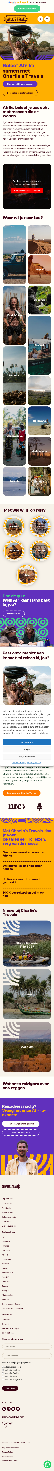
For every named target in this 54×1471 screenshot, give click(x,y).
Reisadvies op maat (27, 8)
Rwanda (14, 481)
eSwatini (39, 390)
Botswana (39, 420)
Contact (5, 1324)
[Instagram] (9, 1409)
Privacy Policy (34, 762)
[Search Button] (40, 19)
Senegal (39, 481)
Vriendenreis (7, 1212)
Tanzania (14, 375)
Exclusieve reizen (9, 1226)
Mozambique (14, 435)
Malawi (39, 345)
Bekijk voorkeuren (27, 756)
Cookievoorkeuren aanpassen (27, 190)
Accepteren (27, 742)
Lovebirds (6, 1221)
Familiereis (6, 1208)
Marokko (6, 1299)
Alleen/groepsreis (12, 1367)
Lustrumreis (7, 1203)
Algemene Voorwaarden (11, 1448)
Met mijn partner (12, 1370)
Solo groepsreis (9, 1217)
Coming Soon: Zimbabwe (12, 1308)
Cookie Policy (19, 762)
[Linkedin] (13, 1409)
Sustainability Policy (10, 1460)
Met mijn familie (11, 1373)
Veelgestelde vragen (11, 1328)
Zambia (5, 1286)
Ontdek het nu (13, 613)
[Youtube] (18, 1409)
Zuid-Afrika (14, 315)
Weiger (27, 749)
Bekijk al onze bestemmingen (20, 93)
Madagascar (39, 451)
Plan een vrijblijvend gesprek (20, 84)
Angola (39, 269)
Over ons (6, 1319)
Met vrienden (10, 1376)
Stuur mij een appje (20, 1132)
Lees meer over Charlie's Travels (21, 793)
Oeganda (39, 299)
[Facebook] (4, 1409)
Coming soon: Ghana (11, 1304)
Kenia (14, 254)
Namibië (39, 239)
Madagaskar (7, 1295)
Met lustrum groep (13, 1379)
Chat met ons (8, 1333)
